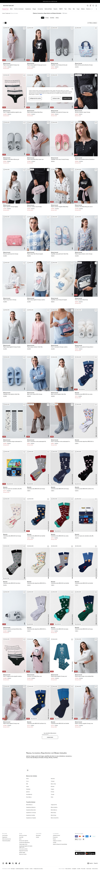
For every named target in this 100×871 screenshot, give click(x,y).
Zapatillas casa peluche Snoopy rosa (59, 112)
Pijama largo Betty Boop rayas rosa (35, 159)
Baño (11, 9)
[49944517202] (72, 123)
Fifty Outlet (83, 868)
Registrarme (4, 837)
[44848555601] (24, 405)
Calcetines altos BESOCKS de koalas (59, 629)
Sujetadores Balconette (31, 809)
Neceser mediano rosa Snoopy (34, 206)
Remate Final (5, 9)
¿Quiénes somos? (56, 835)
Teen (65, 9)
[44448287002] (48, 639)
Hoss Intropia (88, 868)
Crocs (27, 781)
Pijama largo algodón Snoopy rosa (11, 65)
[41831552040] (72, 592)
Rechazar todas (56, 98)
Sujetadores (28, 9)
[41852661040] (48, 499)
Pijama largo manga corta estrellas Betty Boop (85, 676)
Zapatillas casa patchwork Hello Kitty (59, 253)
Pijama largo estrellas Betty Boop (34, 112)
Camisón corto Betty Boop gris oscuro (84, 206)
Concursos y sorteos (23, 848)
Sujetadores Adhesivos (30, 807)
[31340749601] (72, 170)
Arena (27, 778)
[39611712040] (96, 592)
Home (3, 13)
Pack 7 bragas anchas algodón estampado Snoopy (13, 676)
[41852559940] (96, 405)
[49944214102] (72, 28)
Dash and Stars (48, 9)
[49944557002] (72, 75)
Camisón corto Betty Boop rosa (34, 676)
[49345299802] (24, 75)
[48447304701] (24, 592)
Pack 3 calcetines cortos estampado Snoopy (61, 441)
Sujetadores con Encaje (31, 812)
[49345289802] (24, 639)
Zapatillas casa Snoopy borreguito (59, 299)
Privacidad (26, 868)
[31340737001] (24, 28)
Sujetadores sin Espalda (31, 817)
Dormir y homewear (19, 9)
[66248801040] (96, 546)
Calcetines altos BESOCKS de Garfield (36, 535)
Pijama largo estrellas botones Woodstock (84, 159)
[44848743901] (48, 405)
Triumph (52, 794)
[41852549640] (24, 499)
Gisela (27, 786)
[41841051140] (72, 687)
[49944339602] (72, 263)
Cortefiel (78, 868)
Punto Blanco (29, 797)
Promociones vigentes (23, 840)
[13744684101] (96, 75)
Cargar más (50, 737)
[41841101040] (72, 452)
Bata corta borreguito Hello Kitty (58, 394)
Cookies (31, 868)
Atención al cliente (23, 835)
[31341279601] (24, 263)
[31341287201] (48, 310)
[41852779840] (96, 499)
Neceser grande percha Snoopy (10, 253)
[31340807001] (24, 687)
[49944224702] (24, 123)
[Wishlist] (93, 5)
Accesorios (40, 9)
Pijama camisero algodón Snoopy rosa (84, 723)
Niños (69, 9)
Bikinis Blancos (54, 809)
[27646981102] (72, 639)
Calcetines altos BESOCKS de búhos (11, 583)
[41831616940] (72, 499)
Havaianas (28, 789)
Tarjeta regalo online (23, 844)
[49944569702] (72, 217)
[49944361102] (24, 357)
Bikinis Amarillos (54, 807)
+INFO (40, 94)
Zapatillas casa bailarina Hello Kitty (11, 394)
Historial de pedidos (6, 840)
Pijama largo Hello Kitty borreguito (35, 253)
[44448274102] (96, 170)
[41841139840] (24, 452)
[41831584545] (24, 546)
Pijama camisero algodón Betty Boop (59, 206)
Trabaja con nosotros (57, 840)
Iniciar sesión (5, 835)
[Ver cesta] (96, 5)
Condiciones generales (20, 868)
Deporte (55, 9)
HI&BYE (61, 9)
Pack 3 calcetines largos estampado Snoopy (13, 441)
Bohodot (52, 786)
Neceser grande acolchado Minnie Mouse (13, 629)
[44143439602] (72, 357)
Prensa (54, 838)
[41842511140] (48, 687)
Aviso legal (13, 868)
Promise (52, 791)
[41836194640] (48, 452)
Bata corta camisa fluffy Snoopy (34, 394)
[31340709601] (24, 170)
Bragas (34, 9)
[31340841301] (48, 217)
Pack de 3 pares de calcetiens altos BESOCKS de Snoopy (85, 535)
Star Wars (52, 17)
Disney (57, 17)
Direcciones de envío (6, 838)
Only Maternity (29, 794)
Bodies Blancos (29, 804)
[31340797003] (96, 687)
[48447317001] (48, 170)
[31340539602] (96, 639)
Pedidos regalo (22, 852)
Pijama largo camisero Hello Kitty (34, 347)
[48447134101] (96, 263)
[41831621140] (96, 357)
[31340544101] (96, 123)
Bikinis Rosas (53, 815)
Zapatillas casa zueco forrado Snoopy (60, 159)
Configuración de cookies (38, 868)
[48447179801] (72, 310)
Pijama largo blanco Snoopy (9, 299)
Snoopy (46, 17)
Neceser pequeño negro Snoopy (82, 112)
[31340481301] (96, 217)
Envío (20, 838)
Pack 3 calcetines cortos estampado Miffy (37, 441)
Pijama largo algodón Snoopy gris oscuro (36, 65)
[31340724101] (48, 28)
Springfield (74, 868)
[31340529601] (48, 75)
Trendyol (52, 781)
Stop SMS (21, 837)
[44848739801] (72, 405)
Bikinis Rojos (53, 812)
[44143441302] (48, 357)
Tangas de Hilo (54, 804)
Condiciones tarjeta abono (24, 842)
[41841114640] (48, 592)
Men (74, 9)
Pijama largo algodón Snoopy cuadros (36, 299)
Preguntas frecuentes (23, 850)
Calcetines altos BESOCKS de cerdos (83, 394)
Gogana (52, 789)
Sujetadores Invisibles (30, 815)
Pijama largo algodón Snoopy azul (59, 676)
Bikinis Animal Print (54, 817)
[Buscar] (87, 5)
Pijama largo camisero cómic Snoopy (83, 253)
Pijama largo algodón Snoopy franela (11, 347)
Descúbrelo (38, 835)
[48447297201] (24, 217)
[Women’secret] (8, 5)
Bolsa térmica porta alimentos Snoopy (84, 65)
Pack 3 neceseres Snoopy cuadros (59, 347)
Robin (52, 797)
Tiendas (54, 842)
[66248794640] (72, 546)
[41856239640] (48, 546)
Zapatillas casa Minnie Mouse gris (11, 159)
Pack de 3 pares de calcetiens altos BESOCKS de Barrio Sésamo (13, 488)
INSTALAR (57, 1)
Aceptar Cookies (67, 98)
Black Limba (53, 783)
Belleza (83, 9)
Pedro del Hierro (68, 868)
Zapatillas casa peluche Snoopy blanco (84, 347)
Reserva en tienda (22, 854)
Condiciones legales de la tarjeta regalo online (25, 846)
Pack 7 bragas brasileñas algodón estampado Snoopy (13, 112)
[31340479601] (48, 263)
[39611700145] (96, 452)
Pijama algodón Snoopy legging (10, 206)
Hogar (78, 9)
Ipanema (28, 791)
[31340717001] (48, 123)
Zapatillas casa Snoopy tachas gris (59, 65)
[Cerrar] (72, 88)
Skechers (53, 778)
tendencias (7, 13)
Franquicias (55, 837)
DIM (27, 783)
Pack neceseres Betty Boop (81, 299)
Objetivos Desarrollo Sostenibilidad (60, 844)
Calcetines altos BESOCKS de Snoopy (36, 488)
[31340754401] (24, 310)
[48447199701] (96, 28)
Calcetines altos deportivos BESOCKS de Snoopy (85, 441)
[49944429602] (96, 310)
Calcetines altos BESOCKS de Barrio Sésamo (85, 488)
